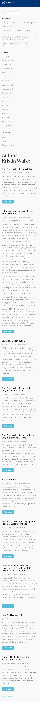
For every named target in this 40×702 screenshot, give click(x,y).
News (4, 141)
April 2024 (5, 81)
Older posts (7, 696)
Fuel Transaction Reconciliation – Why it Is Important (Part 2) (18, 389)
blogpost (5, 137)
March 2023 (6, 117)
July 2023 (5, 101)
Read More (8, 202)
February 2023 (7, 121)
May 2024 (5, 77)
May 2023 (5, 109)
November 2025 (7, 61)
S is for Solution (9, 479)
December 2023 (7, 85)
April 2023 (5, 113)
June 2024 (5, 73)
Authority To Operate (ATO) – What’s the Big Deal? (19, 23)
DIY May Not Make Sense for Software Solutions (15, 658)
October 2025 (7, 65)
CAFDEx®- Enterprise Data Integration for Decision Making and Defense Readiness (19, 38)
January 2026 (6, 56)
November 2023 (7, 89)
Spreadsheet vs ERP (9, 27)
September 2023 (7, 93)
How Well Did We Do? (12, 615)
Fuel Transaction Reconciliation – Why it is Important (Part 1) (18, 436)
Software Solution (8, 145)
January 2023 (6, 125)
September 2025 (7, 69)
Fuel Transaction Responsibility (17, 169)
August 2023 (6, 97)
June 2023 (5, 105)
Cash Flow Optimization (13, 341)
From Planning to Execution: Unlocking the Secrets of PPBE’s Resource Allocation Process (17, 568)
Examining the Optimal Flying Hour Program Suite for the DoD (19, 522)
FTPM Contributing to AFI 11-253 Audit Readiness (17, 212)
